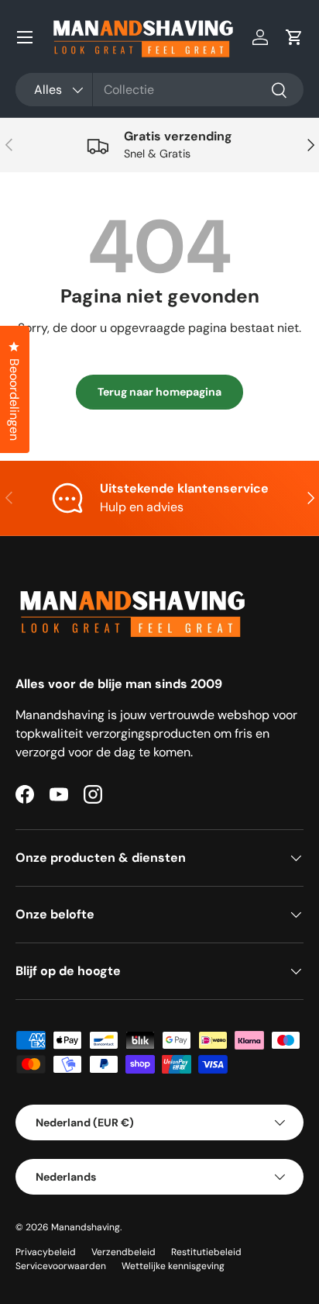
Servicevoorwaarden (60, 1266)
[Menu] (25, 37)
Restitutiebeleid (206, 1252)
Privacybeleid (45, 1252)
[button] (294, 37)
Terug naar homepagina (159, 392)
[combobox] (159, 89)
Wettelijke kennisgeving (173, 1266)
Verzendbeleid (123, 1252)
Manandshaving (85, 1227)
